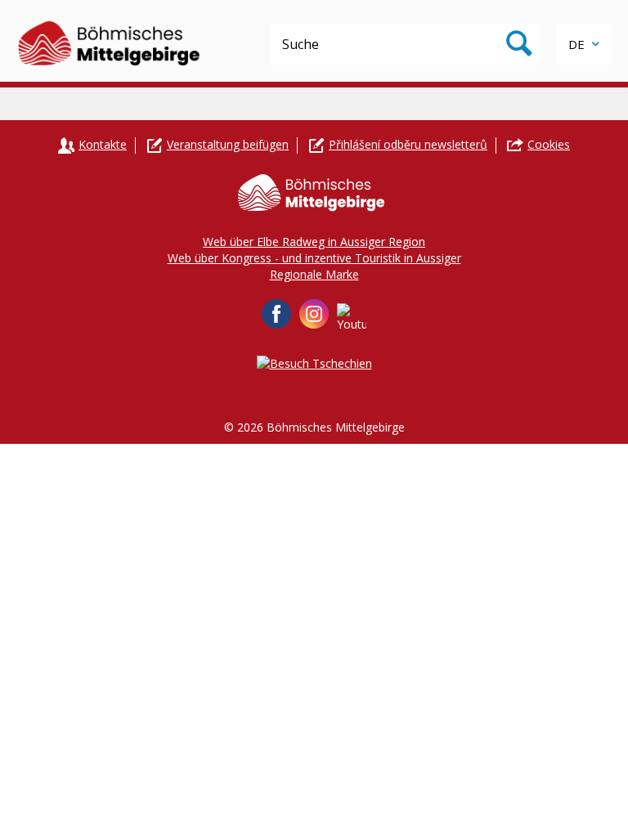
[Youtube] (351, 318)
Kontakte (102, 144)
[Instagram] (314, 314)
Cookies (548, 144)
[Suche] (519, 44)
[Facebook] (276, 314)
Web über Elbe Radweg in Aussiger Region (314, 241)
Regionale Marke (314, 274)
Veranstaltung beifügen (228, 144)
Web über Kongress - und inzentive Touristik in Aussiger (314, 258)
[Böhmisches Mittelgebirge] (110, 40)
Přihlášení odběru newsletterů (408, 144)
